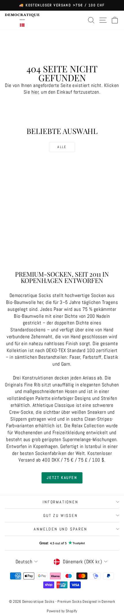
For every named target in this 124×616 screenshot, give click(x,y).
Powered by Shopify (62, 611)
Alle (62, 147)
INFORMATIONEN (60, 501)
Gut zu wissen (60, 515)
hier (35, 92)
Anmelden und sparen (60, 529)
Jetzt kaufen (62, 477)
